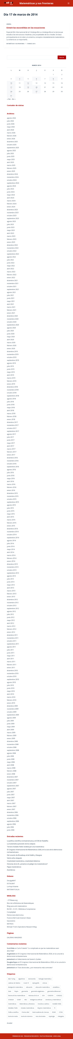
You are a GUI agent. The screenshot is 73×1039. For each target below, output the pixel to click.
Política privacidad (46, 1036)
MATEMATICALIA (13, 889)
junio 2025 (10, 156)
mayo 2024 (11, 195)
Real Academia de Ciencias (40, 1012)
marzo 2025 (11, 165)
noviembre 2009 (12, 709)
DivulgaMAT (11, 881)
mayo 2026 (11, 127)
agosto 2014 (11, 540)
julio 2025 (10, 153)
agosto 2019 (11, 363)
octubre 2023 (11, 215)
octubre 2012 (11, 605)
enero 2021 (11, 313)
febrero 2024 (11, 204)
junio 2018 (10, 405)
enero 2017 (11, 455)
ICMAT (19, 1000)
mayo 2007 (11, 797)
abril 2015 (10, 517)
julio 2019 (10, 366)
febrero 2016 (11, 487)
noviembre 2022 (12, 248)
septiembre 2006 (13, 821)
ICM (43, 995)
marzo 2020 (11, 343)
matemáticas (12, 1004)
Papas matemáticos (14, 867)
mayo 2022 (11, 266)
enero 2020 (11, 348)
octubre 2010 (11, 676)
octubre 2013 (11, 570)
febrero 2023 (11, 239)
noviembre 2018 (12, 390)
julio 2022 (10, 260)
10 (11, 83)
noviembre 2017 (12, 425)
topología (52, 1016)
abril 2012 (10, 623)
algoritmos (21, 979)
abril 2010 (10, 694)
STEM (61, 1012)
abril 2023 (10, 233)
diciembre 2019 (12, 351)
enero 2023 (11, 242)
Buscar (62, 57)
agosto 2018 (11, 399)
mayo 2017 (11, 443)
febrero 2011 (11, 665)
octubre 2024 (11, 180)
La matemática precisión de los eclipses (21, 844)
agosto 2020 (11, 328)
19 (28, 87)
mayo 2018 (11, 407)
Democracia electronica (15, 915)
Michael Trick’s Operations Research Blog (22, 927)
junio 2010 (10, 688)
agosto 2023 (11, 221)
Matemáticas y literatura (27, 1004)
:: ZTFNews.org (12, 900)
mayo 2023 (11, 230)
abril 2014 (10, 552)
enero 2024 (11, 207)
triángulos (61, 1016)
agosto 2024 (11, 186)
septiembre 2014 (13, 538)
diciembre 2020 (12, 316)
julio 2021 (10, 295)
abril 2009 (10, 730)
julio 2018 (10, 402)
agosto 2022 (11, 257)
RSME (54, 1012)
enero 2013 (11, 597)
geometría (25, 991)
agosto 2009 (11, 718)
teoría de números (27, 1016)
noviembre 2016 (12, 461)
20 (36, 87)
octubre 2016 (11, 464)
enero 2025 (11, 171)
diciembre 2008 (12, 741)
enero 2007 (11, 809)
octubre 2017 (11, 428)
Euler (9, 991)
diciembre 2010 (12, 670)
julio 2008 (10, 756)
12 (28, 83)
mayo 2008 (11, 762)
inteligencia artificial (36, 1000)
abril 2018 (10, 410)
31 (11, 96)
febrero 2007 (11, 806)
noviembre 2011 (12, 638)
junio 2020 (10, 334)
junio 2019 (10, 369)
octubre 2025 (11, 145)
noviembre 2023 (12, 213)
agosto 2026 (11, 118)
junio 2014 (10, 546)
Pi (54, 1008)
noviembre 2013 (12, 567)
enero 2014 (11, 561)
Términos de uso (17, 1036)
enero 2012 (11, 632)
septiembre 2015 (13, 502)
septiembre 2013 (13, 573)
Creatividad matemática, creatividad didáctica (23, 861)
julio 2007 (10, 792)
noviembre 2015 (12, 496)
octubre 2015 (11, 499)
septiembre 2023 (13, 218)
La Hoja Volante (12, 886)
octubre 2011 (11, 641)
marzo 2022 (11, 272)
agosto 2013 (11, 576)
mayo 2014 (11, 549)
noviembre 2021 (12, 283)
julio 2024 (10, 189)
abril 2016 (10, 481)
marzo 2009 (11, 733)
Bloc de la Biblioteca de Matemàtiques (20, 903)
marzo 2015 (11, 520)
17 (11, 87)
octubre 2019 (11, 357)
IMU (25, 1000)
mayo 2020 (11, 337)
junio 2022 (10, 263)
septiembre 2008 (13, 750)
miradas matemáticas (27, 1008)
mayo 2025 (11, 159)
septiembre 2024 (13, 183)
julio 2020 (10, 331)
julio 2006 (10, 827)
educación (29, 987)
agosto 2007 (11, 789)
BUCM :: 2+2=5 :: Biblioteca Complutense (21, 909)
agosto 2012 (11, 611)
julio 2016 (10, 472)
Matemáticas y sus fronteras (36, 3)
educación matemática (43, 987)
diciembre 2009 (12, 706)
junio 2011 (10, 653)
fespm (16, 991)
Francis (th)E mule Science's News (19, 918)
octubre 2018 (11, 393)
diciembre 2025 (12, 142)
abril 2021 (10, 304)
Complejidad (11, 912)
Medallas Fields (13, 1008)
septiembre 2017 (13, 431)
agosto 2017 (11, 434)
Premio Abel (25, 1012)
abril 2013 (10, 588)
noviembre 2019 (12, 354)
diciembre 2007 (12, 777)
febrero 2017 (11, 452)
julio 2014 (10, 543)
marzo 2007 (11, 803)
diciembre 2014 (12, 529)
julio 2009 (10, 721)
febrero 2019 (11, 381)
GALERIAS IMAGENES (14, 938)
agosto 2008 (11, 753)
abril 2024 (10, 198)
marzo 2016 (11, 484)
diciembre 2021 (12, 280)
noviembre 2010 (12, 673)
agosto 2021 (11, 292)
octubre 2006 (11, 818)
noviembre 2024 (12, 177)
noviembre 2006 (12, 815)
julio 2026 (10, 121)
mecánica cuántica (43, 1004)
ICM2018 (50, 995)
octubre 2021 (11, 286)
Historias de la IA (33, 995)
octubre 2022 (11, 251)
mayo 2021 (11, 301)
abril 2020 (10, 340)
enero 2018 (11, 419)
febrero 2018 (11, 416)
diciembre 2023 (12, 210)
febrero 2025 (11, 168)
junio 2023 (10, 227)
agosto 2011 (11, 647)
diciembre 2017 (12, 422)
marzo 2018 (11, 413)
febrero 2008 (11, 771)
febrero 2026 (11, 136)
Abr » (13, 99)
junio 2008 (10, 759)
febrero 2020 (11, 345)
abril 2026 (10, 130)
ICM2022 (59, 995)
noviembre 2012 (12, 603)
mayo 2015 (11, 514)
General (8, 24)
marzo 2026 (11, 133)
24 (11, 91)
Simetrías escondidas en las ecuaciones (25, 27)
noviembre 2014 (12, 532)
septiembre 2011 (13, 644)
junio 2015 (10, 511)
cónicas (44, 983)
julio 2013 (10, 579)
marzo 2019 (11, 378)
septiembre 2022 (13, 254)
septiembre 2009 (13, 715)
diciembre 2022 (12, 245)
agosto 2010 (11, 682)
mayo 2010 (11, 691)
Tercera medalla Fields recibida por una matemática (25, 847)
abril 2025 (10, 162)
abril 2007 (10, 800)
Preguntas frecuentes (31, 1036)
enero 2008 (11, 774)
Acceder (9, 1023)
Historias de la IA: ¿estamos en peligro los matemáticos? (27, 864)
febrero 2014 (11, 558)
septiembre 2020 (13, 325)
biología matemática (45, 979)
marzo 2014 (11, 555)
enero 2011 (11, 668)
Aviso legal (57, 1036)
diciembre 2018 (12, 387)
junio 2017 (10, 440)
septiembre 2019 (13, 360)
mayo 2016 (11, 478)
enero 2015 (11, 526)
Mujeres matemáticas (44, 1008)
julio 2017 (10, 437)
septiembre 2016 (13, 467)
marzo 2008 (11, 768)
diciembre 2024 (12, 174)
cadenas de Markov (14, 983)
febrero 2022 (11, 275)
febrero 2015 (11, 523)
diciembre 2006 (12, 812)
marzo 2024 (11, 201)
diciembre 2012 (12, 600)
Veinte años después (14, 858)
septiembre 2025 (13, 148)
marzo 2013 (11, 591)
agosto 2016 (11, 470)
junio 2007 (10, 795)
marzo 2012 (11, 626)
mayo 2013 (11, 585)
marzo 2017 (11, 449)
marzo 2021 (11, 307)
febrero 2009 (11, 735)
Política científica (13, 1012)
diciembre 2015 (12, 493)
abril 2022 (10, 269)
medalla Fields (56, 1004)
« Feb (9, 99)
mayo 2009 (11, 727)
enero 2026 (11, 139)
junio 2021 (10, 298)
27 (36, 91)
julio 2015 (10, 508)
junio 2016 (10, 476)
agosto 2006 (11, 824)
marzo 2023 (11, 236)
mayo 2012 (11, 620)
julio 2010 (10, 685)
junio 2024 (10, 192)
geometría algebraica (37, 991)
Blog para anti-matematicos (17, 906)
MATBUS (10, 924)
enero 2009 (11, 738)
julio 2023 (10, 224)
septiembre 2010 (13, 679)
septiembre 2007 (13, 786)
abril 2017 (10, 446)
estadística (56, 987)
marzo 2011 (11, 662)
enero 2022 (11, 278)
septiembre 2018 (13, 396)
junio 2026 (10, 124)
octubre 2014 (11, 535)
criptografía (35, 983)
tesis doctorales (41, 1016)
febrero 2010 (11, 700)
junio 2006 (10, 830)
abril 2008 (10, 765)
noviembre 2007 (12, 780)
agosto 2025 (11, 150)
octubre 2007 (11, 783)
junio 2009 (10, 724)
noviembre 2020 (12, 319)
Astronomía (31, 979)
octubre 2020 (11, 322)
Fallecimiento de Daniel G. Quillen (29, 959)
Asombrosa (11, 870)
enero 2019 (11, 384)
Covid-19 (26, 983)
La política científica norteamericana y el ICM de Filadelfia (27, 841)
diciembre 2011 (12, 635)
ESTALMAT (11, 884)
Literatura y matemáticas (53, 1000)
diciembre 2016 (12, 458)
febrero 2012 (11, 629)
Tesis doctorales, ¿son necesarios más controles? (35, 968)
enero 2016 (11, 490)
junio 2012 (10, 617)
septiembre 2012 (13, 608)
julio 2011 (10, 650)
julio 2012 (10, 614)
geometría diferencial (53, 991)
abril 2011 (10, 659)
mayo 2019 (11, 372)
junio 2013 (10, 582)
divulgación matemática (15, 987)
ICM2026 (11, 1000)
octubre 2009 (11, 712)
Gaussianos (11, 921)
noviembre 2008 (12, 744)
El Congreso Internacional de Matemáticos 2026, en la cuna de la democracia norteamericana (34, 851)
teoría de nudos (13, 1016)
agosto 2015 (11, 505)
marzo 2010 (11, 697)
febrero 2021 (11, 310)
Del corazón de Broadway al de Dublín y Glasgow (24, 855)
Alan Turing (11, 979)
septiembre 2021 (13, 289)
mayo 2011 (11, 656)
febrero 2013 (11, 594)
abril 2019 (10, 375)
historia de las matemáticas (16, 995)
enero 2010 (11, 703)
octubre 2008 (11, 747)
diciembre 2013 (12, 564)
